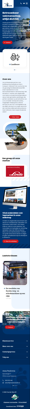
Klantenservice (8, 341)
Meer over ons (7, 346)
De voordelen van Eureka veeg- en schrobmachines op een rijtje (15, 292)
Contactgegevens (8, 352)
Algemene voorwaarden (10, 402)
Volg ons (5, 357)
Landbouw (15, 64)
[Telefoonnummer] (21, 3)
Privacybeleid (23, 402)
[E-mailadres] (24, 3)
